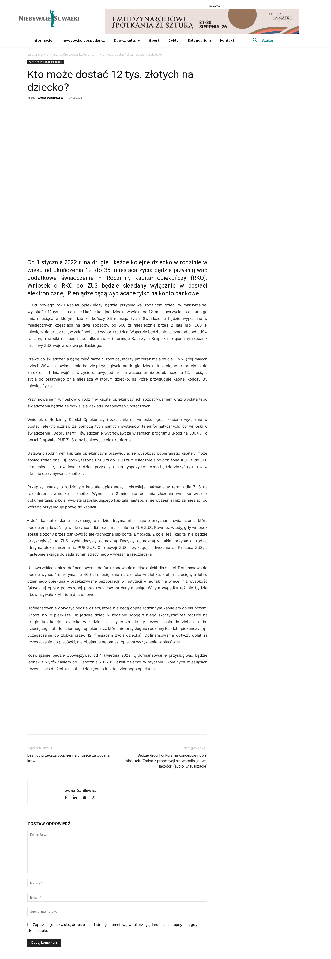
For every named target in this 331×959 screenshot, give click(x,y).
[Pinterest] (92, 118)
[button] (261, 40)
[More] (104, 118)
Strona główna (37, 54)
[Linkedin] (80, 118)
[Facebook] (32, 118)
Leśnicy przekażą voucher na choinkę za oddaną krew (68, 758)
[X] (56, 118)
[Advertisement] (117, 686)
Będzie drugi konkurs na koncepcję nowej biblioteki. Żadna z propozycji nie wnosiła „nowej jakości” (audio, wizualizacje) (166, 761)
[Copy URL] (44, 118)
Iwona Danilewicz (50, 97)
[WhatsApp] (68, 118)
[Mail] (86, 798)
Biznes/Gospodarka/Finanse (74, 54)
